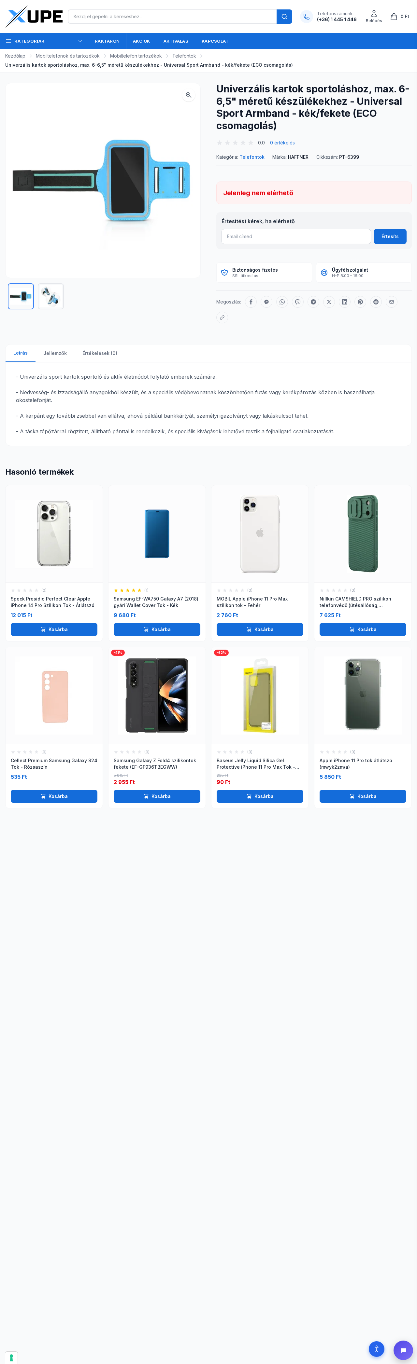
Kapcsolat (215, 41)
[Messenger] (266, 302)
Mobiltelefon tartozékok (136, 56)
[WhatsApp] (282, 302)
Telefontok (184, 56)
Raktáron (107, 41)
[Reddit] (376, 302)
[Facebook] (251, 302)
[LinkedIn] (345, 302)
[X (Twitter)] (329, 302)
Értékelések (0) (99, 353)
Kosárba (58, 629)
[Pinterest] (360, 302)
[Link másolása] (222, 317)
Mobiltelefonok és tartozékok (68, 56)
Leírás (20, 353)
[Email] (391, 302)
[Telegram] (313, 302)
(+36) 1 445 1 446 (337, 19)
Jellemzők (55, 353)
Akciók (141, 41)
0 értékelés (282, 142)
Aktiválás (176, 41)
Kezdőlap (15, 56)
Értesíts (390, 236)
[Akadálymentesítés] (376, 1349)
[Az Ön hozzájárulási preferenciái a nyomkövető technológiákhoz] (11, 1358)
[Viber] (298, 302)
